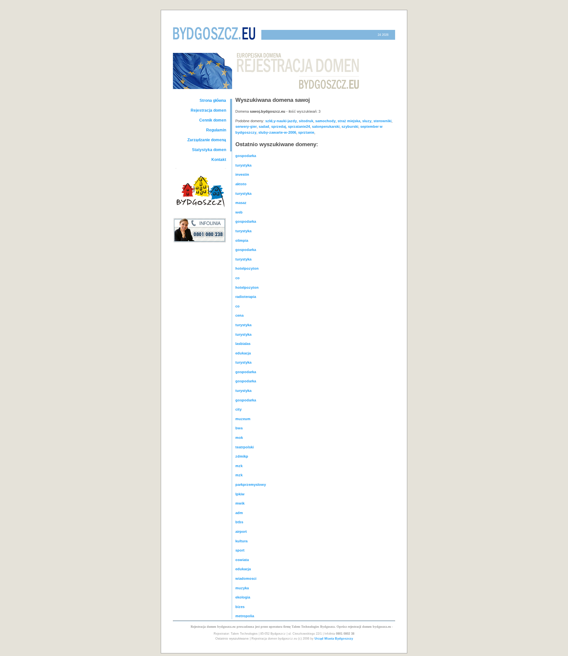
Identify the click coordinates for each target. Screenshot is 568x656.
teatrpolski (244, 447)
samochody (325, 121)
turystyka (243, 165)
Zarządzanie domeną (206, 140)
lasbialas (242, 344)
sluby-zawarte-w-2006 (277, 132)
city (238, 409)
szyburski (350, 126)
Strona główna (213, 100)
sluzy (366, 121)
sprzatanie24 (299, 126)
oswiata (242, 560)
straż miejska (349, 121)
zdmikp (241, 456)
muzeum (242, 419)
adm (239, 513)
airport (241, 531)
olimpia (241, 240)
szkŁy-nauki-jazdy (281, 121)
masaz (241, 203)
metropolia (244, 616)
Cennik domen (212, 120)
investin (242, 174)
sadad (264, 126)
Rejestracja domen (208, 110)
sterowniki (382, 121)
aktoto (241, 184)
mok (239, 438)
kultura (241, 541)
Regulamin (216, 130)
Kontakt (218, 159)
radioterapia (245, 297)
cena (239, 315)
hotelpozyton (247, 268)
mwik (240, 503)
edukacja (243, 353)
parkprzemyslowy (250, 484)
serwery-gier (246, 126)
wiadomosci (245, 578)
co (237, 278)
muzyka (242, 588)
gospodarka (245, 156)
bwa (239, 428)
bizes (240, 607)
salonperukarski (326, 126)
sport (240, 550)
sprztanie (306, 132)
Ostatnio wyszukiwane (232, 638)
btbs (239, 522)
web (239, 212)
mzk (239, 466)
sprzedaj (278, 126)
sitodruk (306, 121)
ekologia (242, 597)
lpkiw (240, 494)
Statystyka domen (209, 149)
